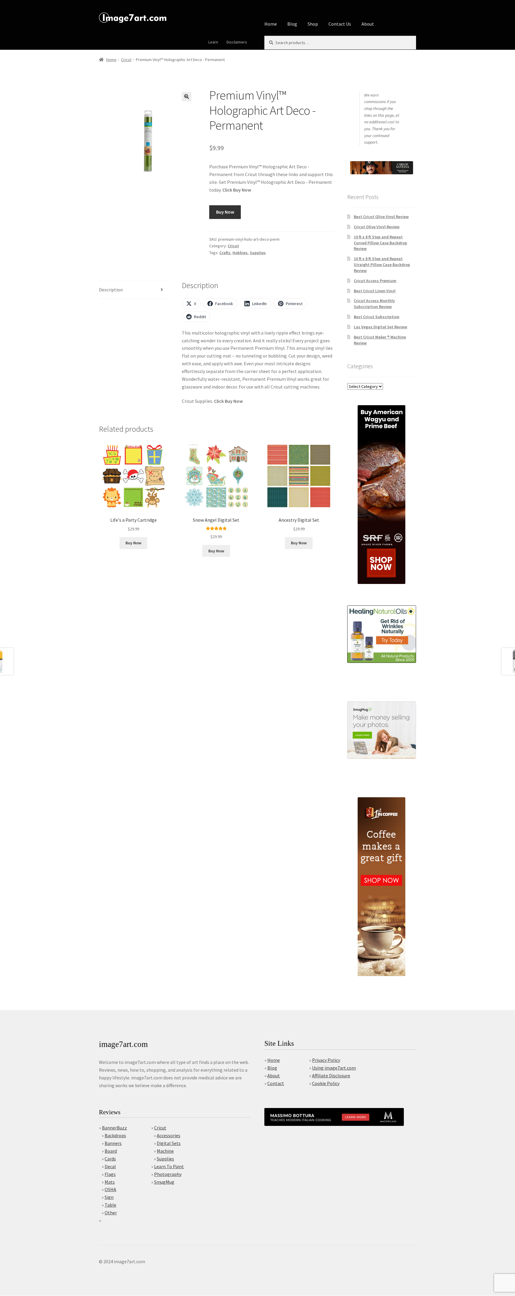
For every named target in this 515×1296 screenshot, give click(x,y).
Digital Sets (169, 1143)
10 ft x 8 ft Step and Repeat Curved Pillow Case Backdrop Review (380, 242)
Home (270, 24)
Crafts (224, 252)
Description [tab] (111, 290)
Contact (275, 1083)
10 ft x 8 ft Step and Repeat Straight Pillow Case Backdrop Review (382, 264)
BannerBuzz (114, 1128)
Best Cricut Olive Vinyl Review (381, 216)
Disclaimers (237, 42)
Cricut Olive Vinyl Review (376, 226)
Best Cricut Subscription (376, 316)
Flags (110, 1174)
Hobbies (240, 252)
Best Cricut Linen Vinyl (374, 290)
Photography (168, 1174)
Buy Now (225, 212)
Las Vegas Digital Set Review (380, 327)
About (368, 24)
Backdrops (115, 1135)
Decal (110, 1166)
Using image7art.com (334, 1068)
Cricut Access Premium (375, 280)
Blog (292, 24)
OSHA (110, 1189)
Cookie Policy (325, 1083)
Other (111, 1213)
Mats (110, 1182)
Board (111, 1151)
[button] (186, 96)
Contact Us (339, 24)
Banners (113, 1143)
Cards (110, 1159)
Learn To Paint (169, 1166)
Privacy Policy (326, 1060)
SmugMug (164, 1182)
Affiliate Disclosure (331, 1076)
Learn (213, 42)
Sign (109, 1197)
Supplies (258, 252)
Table (110, 1205)
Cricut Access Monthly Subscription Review (374, 303)
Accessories (168, 1135)
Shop (313, 24)
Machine (165, 1151)
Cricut (126, 59)
